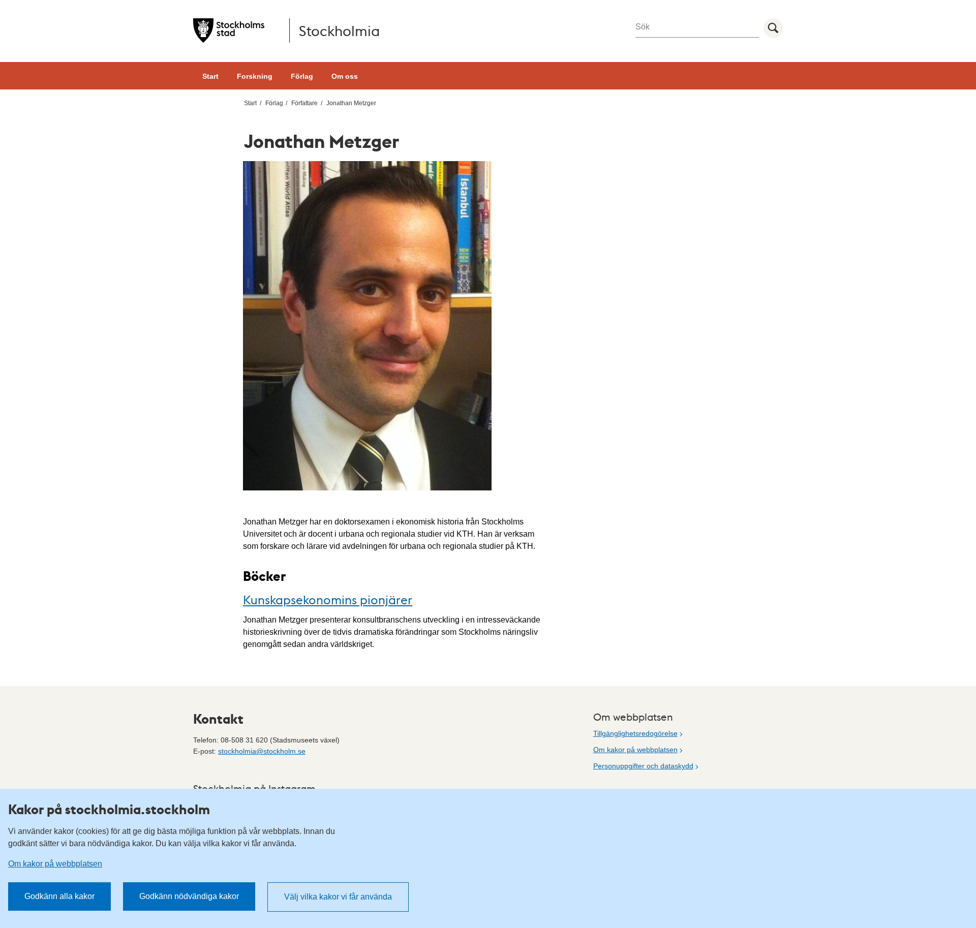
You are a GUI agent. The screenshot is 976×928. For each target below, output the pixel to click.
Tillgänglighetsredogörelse (635, 733)
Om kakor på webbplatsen (635, 750)
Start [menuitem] (250, 103)
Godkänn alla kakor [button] (59, 896)
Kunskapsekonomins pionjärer (327, 599)
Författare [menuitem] (304, 103)
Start (210, 76)
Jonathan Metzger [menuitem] (351, 103)
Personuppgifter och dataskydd (643, 766)
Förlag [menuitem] (274, 103)
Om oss (344, 76)
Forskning (254, 76)
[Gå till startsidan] (228, 30)
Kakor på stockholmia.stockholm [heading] (109, 809)
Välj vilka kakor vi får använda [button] (338, 896)
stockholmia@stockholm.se (262, 751)
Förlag (302, 76)
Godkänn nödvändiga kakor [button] (189, 896)
